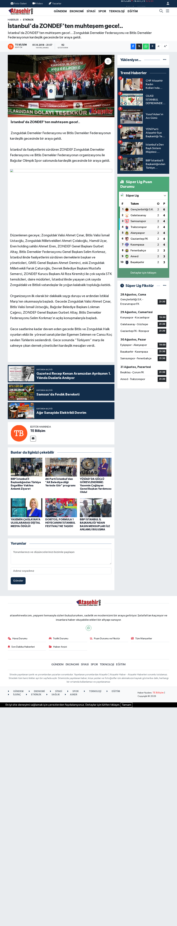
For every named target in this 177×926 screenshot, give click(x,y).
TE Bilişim (37, 431)
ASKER (73, 695)
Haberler (13, 20)
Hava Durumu (19, 638)
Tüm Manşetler (143, 638)
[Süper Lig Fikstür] (164, 285)
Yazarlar (56, 3)
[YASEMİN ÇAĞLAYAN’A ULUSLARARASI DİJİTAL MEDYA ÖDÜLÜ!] (26, 507)
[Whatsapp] (88, 628)
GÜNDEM (60, 11)
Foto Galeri (20, 3)
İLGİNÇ (17, 695)
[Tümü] (164, 59)
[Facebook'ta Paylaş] (133, 46)
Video (39, 3)
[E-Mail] (33, 439)
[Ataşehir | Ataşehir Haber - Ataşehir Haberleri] (21, 11)
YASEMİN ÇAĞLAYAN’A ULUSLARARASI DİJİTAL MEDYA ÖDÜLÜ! (25, 522)
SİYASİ (91, 11)
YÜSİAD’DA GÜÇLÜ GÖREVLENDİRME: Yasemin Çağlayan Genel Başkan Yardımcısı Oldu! (95, 486)
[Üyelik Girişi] (166, 3)
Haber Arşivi (60, 646)
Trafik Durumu (60, 638)
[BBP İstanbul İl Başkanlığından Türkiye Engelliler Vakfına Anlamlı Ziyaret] (26, 467)
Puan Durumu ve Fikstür (107, 638)
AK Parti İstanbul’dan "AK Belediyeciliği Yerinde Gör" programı (60, 482)
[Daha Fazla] (152, 46)
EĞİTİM (133, 11)
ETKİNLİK (28, 20)
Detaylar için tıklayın (143, 272)
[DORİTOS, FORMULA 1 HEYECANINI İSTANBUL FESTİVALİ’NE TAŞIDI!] (61, 507)
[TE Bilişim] (19, 433)
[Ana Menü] (167, 11)
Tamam (126, 704)
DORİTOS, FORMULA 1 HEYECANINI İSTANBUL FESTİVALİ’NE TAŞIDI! (60, 522)
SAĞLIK (55, 695)
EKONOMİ (77, 11)
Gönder (18, 580)
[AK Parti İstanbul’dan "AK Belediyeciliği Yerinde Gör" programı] (61, 467)
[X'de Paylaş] (139, 46)
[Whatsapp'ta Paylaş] (146, 46)
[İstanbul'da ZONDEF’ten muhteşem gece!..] (61, 86)
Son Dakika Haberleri (23, 646)
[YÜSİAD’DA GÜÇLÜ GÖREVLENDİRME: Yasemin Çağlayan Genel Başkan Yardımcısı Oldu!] (95, 467)
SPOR (102, 11)
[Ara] (161, 11)
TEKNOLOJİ (117, 11)
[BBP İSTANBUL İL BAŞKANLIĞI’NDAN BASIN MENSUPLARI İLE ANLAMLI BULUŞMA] (95, 507)
